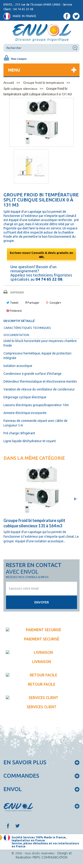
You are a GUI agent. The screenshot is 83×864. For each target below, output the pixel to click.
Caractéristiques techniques (27, 327)
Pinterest (15, 310)
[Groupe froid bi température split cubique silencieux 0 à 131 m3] (31, 166)
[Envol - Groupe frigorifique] (41, 32)
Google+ (55, 302)
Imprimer (17, 292)
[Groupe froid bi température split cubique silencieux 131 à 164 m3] (41, 490)
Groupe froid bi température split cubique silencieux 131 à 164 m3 (34, 523)
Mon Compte (19, 58)
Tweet (13, 302)
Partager (33, 302)
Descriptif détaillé (19, 320)
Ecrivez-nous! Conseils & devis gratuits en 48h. (41, 254)
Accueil (8, 82)
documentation (16, 334)
